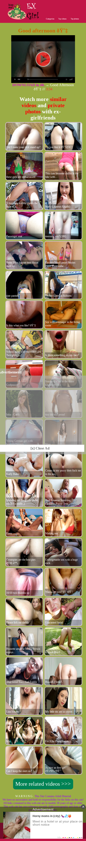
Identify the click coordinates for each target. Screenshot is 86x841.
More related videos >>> (43, 784)
